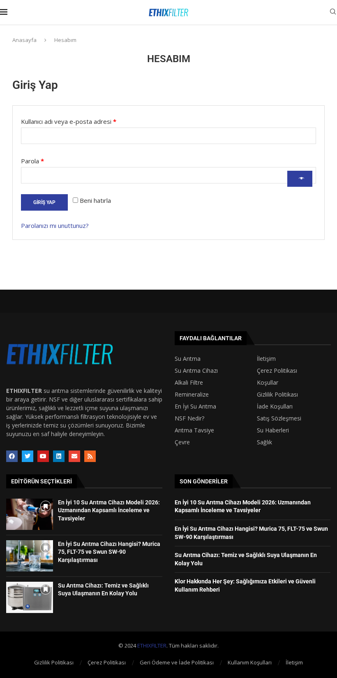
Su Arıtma (188, 359)
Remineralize (192, 394)
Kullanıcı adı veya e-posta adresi (78, 120)
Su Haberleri (273, 430)
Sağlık (264, 442)
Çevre (182, 442)
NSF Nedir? (189, 418)
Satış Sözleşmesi (279, 418)
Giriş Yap (44, 202)
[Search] (333, 12)
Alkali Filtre (189, 382)
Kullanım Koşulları (250, 662)
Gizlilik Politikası (277, 394)
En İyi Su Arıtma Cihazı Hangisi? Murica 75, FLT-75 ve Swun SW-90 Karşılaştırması (109, 552)
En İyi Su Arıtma (195, 406)
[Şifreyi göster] (299, 179)
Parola (42, 160)
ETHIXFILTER (151, 645)
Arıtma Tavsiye (194, 430)
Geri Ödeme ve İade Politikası (177, 662)
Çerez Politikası (277, 371)
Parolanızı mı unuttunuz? (55, 225)
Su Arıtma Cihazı (196, 371)
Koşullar (267, 382)
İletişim (266, 359)
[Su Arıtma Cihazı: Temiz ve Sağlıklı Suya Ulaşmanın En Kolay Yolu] (29, 597)
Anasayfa (24, 40)
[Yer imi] (45, 506)
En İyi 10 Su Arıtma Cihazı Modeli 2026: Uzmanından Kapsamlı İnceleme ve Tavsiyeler (109, 510)
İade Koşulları (275, 406)
